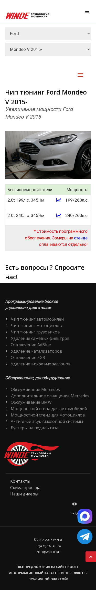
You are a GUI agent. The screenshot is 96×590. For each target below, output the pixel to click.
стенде (81, 237)
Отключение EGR (28, 357)
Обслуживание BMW (31, 402)
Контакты (20, 481)
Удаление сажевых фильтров (40, 338)
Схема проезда (25, 487)
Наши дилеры (24, 494)
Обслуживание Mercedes (35, 389)
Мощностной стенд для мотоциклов (48, 415)
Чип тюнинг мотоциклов (36, 325)
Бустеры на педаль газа (34, 428)
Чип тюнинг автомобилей (37, 319)
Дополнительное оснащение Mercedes (50, 396)
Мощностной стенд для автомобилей (49, 408)
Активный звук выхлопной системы (47, 421)
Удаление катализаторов (36, 351)
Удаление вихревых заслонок (40, 364)
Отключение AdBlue (31, 345)
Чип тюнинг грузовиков (35, 332)
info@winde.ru (48, 552)
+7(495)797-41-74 (48, 546)
